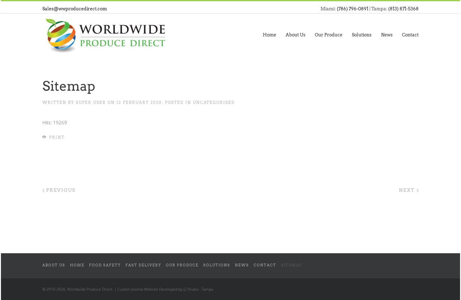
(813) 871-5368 (403, 8)
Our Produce (328, 34)
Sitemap (291, 265)
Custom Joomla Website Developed (147, 289)
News (387, 34)
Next (407, 190)
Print (56, 137)
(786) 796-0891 (352, 8)
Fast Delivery (143, 265)
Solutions (362, 34)
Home (269, 34)
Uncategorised (214, 102)
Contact (410, 34)
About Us (295, 34)
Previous (60, 190)
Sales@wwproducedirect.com (74, 8)
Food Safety (105, 265)
